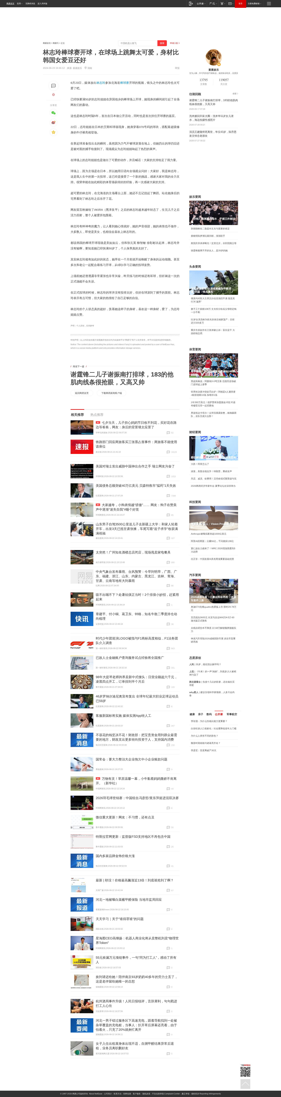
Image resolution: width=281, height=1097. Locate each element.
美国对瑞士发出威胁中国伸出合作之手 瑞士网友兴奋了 (135, 466)
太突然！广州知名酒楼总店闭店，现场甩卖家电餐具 (133, 552)
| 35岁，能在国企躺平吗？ (205, 664)
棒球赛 (124, 82)
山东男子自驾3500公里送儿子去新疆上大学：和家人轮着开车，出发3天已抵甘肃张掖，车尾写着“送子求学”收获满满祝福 (137, 528)
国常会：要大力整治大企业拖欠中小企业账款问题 (131, 759)
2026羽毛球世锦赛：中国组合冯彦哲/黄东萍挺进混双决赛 (137, 798)
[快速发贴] (53, 86)
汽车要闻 (195, 575)
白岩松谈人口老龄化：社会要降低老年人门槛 (213, 728)
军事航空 (232, 714)
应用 (19, 3)
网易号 (56, 43)
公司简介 (108, 1094)
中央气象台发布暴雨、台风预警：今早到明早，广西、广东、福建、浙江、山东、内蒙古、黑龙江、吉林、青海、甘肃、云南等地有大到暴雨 (136, 576)
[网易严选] (212, 3)
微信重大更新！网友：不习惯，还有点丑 (125, 817)
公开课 (219, 714)
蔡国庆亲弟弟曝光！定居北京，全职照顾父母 (213, 243)
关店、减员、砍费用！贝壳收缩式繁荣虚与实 (213, 478)
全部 (234, 94)
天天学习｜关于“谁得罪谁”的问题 (120, 919)
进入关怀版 (42, 3)
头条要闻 (195, 266)
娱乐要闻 (195, 196)
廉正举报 (185, 1094)
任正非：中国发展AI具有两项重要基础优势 (212, 559)
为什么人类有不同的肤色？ (204, 735)
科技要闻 (195, 502)
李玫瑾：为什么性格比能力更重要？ (209, 721)
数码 (209, 714)
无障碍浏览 (30, 3)
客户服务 (137, 1094)
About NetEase (95, 1094)
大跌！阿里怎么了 (200, 464)
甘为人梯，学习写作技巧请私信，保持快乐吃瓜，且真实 (213, 73)
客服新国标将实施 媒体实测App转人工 (123, 715)
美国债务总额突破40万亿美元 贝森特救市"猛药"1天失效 (136, 485)
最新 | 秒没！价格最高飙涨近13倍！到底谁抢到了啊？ (135, 880)
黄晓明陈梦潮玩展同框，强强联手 (208, 236)
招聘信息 (127, 1094)
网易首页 (10, 3)
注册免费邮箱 (254, 3)
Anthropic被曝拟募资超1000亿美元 (208, 534)
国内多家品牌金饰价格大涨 (115, 856)
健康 (192, 714)
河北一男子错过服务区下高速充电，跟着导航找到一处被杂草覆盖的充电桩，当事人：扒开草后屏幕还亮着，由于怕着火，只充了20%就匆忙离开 (136, 1025)
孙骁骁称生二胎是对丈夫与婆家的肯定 (210, 228)
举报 (177, 68)
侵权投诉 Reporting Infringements (206, 1094)
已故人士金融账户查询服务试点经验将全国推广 (130, 657)
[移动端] (191, 3)
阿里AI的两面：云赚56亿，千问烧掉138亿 (212, 541)
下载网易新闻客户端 (111, 393)
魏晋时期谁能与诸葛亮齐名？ (206, 743)
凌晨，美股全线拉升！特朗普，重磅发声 (211, 471)
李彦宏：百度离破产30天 (203, 750)
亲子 (200, 714)
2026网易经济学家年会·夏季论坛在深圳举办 (213, 486)
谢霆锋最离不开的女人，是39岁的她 (209, 250)
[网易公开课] (201, 3)
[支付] (222, 3)
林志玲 (100, 82)
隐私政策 (146, 1094)
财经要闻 (195, 432)
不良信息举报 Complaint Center (166, 1094)
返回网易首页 (82, 393)
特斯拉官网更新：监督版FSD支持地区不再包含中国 (133, 836)
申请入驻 (174, 43)
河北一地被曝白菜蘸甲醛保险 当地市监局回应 (129, 899)
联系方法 (117, 1094)
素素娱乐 (77, 68)
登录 (240, 3)
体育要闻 (195, 349)
